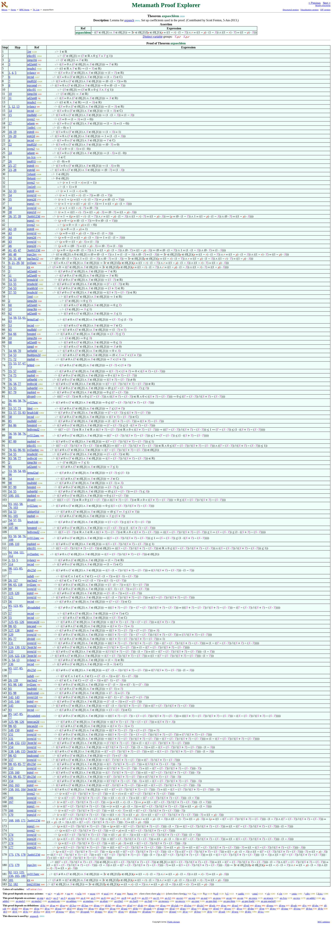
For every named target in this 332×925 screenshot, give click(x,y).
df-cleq (187, 905)
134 (23, 655)
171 (23, 820)
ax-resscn (268, 898)
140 (20, 684)
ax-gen (71, 898)
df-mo (152, 905)
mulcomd (33, 693)
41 (10, 250)
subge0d (32, 388)
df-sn (91, 908)
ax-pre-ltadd (248, 901)
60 (10, 305)
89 (14, 441)
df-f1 (14, 911)
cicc (321, 893)
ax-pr (229, 898)
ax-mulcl (20, 901)
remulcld (32, 279)
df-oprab (85, 911)
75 (14, 375)
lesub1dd (32, 412)
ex (28, 267)
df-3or (73, 905)
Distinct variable (153, 36)
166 (11, 797)
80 (14, 400)
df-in (36, 908)
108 (11, 544)
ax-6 (103, 898)
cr (206, 893)
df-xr (185, 911)
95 (10, 466)
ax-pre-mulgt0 (268, 901)
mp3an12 (33, 258)
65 (10, 329)
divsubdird (33, 607)
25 (10, 165)
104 (15, 552)
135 (21, 872)
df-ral (246, 905)
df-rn (261, 908)
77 (19, 383)
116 (11, 655)
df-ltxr (197, 911)
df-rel (216, 908)
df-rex (258, 905)
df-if (69, 908)
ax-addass (71, 901)
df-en (121, 911)
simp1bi (32, 60)
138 (11, 751)
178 (23, 854)
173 (11, 854)
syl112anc (33, 435)
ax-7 (113, 898)
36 (10, 216)
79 (14, 392)
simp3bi (32, 309)
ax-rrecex (180, 901)
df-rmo (269, 905)
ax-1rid (148, 901)
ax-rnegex (164, 901)
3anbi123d (33, 216)
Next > (326, 3)
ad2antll (32, 98)
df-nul (58, 908)
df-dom (133, 911)
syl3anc (32, 262)
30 (10, 258)
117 (15, 580)
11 (10, 98)
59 (14, 317)
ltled (29, 408)
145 (11, 705)
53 (14, 279)
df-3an (84, 905)
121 (11, 597)
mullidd (32, 115)
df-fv (48, 911)
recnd (30, 77)
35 (10, 199)
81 (10, 404)
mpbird (31, 392)
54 (10, 279)
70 (19, 350)
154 (11, 747)
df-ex (119, 905)
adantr (31, 123)
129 (11, 634)
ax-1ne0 (133, 901)
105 (15, 516)
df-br (135, 908)
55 (14, 284)
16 (10, 136)
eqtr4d (31, 169)
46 (10, 246)
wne (119, 893)
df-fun (309, 908)
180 (23, 875)
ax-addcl (310, 898)
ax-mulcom (54, 901)
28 (14, 169)
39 (19, 216)
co (185, 893)
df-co (239, 908)
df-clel (200, 905)
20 (14, 136)
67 (24, 363)
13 (17, 106)
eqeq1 (31, 203)
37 (14, 216)
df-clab (174, 905)
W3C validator (324, 922)
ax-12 (168, 898)
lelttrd (30, 365)
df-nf (129, 905)
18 (10, 131)
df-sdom (146, 911)
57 (10, 292)
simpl (30, 346)
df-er (110, 911)
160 (17, 772)
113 (15, 872)
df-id (172, 908)
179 (17, 865)
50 (22, 262)
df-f (5, 911)
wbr (158, 893)
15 (10, 115)
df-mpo (98, 911)
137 (15, 668)
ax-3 (63, 898)
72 (14, 359)
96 (10, 474)
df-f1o (37, 911)
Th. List (36, 10)
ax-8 (123, 898)
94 (10, 552)
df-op (112, 908)
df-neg (235, 911)
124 (11, 647)
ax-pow (217, 898)
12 (13, 106)
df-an (52, 905)
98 (10, 482)
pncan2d (32, 726)
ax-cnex (253, 898)
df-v (304, 905)
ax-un (240, 898)
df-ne (223, 905)
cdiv (307, 893)
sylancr (31, 72)
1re (29, 51)
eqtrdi (30, 131)
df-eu (163, 905)
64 (10, 333)
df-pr (101, 908)
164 (23, 789)
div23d (31, 570)
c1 (227, 893)
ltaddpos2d (34, 355)
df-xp (205, 908)
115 (15, 568)
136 (11, 664)
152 (17, 742)
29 (17, 262)
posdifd (31, 371)
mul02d (32, 81)
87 (10, 441)
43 (10, 233)
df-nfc (212, 905)
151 (11, 734)
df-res (273, 908)
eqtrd (30, 593)
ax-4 (83, 898)
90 (19, 449)
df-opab (148, 908)
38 (10, 212)
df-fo (25, 911)
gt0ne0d (32, 379)
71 (10, 359)
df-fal (108, 905)
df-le (209, 911)
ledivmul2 (33, 429)
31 (14, 258)
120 (17, 593)
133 (11, 651)
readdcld (32, 288)
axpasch (129, 20)
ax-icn (296, 898)
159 (11, 772)
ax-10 (145, 898)
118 (20, 584)
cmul (255, 893)
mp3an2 (32, 580)
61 (24, 317)
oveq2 (31, 119)
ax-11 (156, 898)
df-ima (284, 908)
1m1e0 (31, 186)
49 (19, 258)
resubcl (31, 68)
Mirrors (4, 10)
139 (15, 680)
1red (30, 296)
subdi (30, 576)
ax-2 (55, 898)
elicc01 (31, 55)
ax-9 (134, 898)
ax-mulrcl (37, 901)
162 (11, 785)
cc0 (216, 893)
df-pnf (159, 911)
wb (58, 893)
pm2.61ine (33, 884)
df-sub (222, 911)
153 (23, 742)
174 (11, 834)
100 (11, 495)
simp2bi (32, 300)
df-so (194, 908)
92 (10, 872)
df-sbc (315, 905)
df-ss (47, 908)
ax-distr (104, 901)
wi (49, 893)
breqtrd (31, 333)
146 (17, 751)
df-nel (235, 905)
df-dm (251, 908)
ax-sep (191, 898)
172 (11, 865)
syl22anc (32, 402)
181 (11, 880)
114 (11, 564)
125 (11, 622)
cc (195, 893)
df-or (62, 905)
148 (11, 742)
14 (10, 110)
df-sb (140, 905)
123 (15, 605)
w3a (79, 893)
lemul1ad (32, 319)
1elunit (31, 174)
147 (15, 714)
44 (10, 237)
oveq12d (32, 697)
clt (268, 893)
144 (17, 701)
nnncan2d (33, 622)
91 (24, 449)
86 (14, 425)
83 (24, 412)
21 (13, 262)
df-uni (124, 908)
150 (17, 730)
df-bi (42, 905)
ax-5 (93, 898)
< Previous (315, 3)
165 (17, 875)
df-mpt (160, 908)
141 (11, 701)
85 (10, 421)
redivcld (32, 383)
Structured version (291, 10)
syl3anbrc (33, 449)
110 (17, 544)
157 (11, 759)
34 (10, 195)
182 (15, 884)
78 (10, 449)
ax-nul (204, 898)
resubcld (32, 284)
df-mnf (172, 911)
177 (11, 847)
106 (11, 523)
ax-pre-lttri (211, 901)
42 (10, 229)
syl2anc (32, 584)
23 (10, 169)
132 (23, 647)
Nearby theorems (322, 5)
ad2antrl (32, 64)
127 (11, 630)
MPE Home (24, 10)
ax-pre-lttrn (229, 901)
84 (10, 425)
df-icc (261, 911)
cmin (294, 893)
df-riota (60, 911)
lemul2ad (32, 472)
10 (10, 93)
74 (10, 375)
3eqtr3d (32, 647)
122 (17, 655)
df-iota (297, 908)
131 (11, 643)
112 (11, 555)
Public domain (173, 922)
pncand (31, 626)
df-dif (14, 908)
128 (17, 630)
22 (10, 144)
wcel (106, 893)
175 (11, 839)
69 (14, 350)
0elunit (31, 178)
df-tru (97, 905)
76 (10, 379)
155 (23, 751)
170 (11, 814)
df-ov (72, 911)
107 (11, 527)
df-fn (320, 908)
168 (11, 820)
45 (14, 250)
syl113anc (33, 874)
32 (10, 191)
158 (11, 789)
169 (17, 820)
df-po (183, 908)
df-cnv (227, 908)
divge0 (31, 396)
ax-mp (40, 898)
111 (21, 552)
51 (10, 267)
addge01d (33, 511)
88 (10, 437)
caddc (241, 893)
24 (10, 153)
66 (14, 333)
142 (11, 697)
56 (10, 383)
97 (10, 487)
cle (280, 893)
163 (17, 785)
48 (14, 254)
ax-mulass (88, 901)
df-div (248, 911)
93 (10, 458)
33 (14, 191)
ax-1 (48, 898)
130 (17, 647)
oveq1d (31, 195)
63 (10, 321)
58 (14, 383)
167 (11, 802)
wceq (92, 893)
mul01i (31, 161)
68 (10, 342)
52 (10, 884)
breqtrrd (32, 425)
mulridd (32, 482)
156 (11, 875)
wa (68, 893)
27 (14, 165)
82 (14, 449)
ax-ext (179, 898)
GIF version (325, 10)
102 (15, 504)
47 (19, 250)
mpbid (31, 359)
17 (10, 123)
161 (17, 789)
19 (14, 131)
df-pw (80, 908)
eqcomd (32, 85)
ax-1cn (31, 157)
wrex (130, 893)
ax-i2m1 (118, 901)
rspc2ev (32, 254)
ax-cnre (195, 901)
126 (21, 622)
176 (17, 854)
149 (11, 730)
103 (15, 507)
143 (17, 697)
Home (13, 10)
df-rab (294, 905)
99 (14, 487)
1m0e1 (31, 127)
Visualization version (309, 10)
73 (10, 367)
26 (10, 161)
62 (10, 313)
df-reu (282, 905)
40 (10, 254)
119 (11, 593)
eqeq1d (31, 212)
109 (11, 539)
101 (17, 495)
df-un (26, 908)
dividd (31, 638)
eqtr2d (31, 136)
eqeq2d (31, 199)
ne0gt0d (32, 350)
